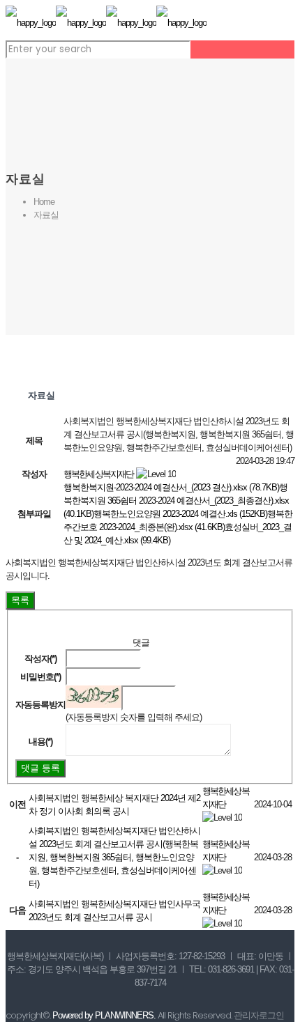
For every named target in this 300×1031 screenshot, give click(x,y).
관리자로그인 (259, 1015)
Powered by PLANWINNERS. (104, 1015)
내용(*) (40, 741)
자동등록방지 (40, 704)
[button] (98, 474)
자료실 (46, 215)
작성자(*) (40, 658)
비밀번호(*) (40, 677)
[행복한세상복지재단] (106, 22)
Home (43, 201)
